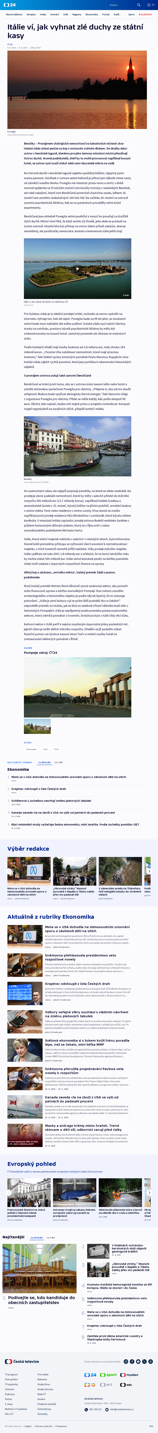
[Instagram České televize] (125, 1361)
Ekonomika (92, 14)
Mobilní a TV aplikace (16, 1408)
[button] (77, 268)
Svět (65, 14)
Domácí (54, 14)
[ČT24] (10, 5)
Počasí (106, 14)
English (28, 1426)
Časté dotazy (44, 1408)
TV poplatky (11, 1384)
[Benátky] (77, 446)
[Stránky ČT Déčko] (89, 1384)
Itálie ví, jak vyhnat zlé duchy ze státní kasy (44, 301)
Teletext (9, 1389)
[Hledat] (139, 5)
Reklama (42, 1379)
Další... (117, 14)
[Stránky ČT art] (106, 1384)
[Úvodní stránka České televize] (22, 1361)
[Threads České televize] (150, 1361)
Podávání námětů (46, 1404)
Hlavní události (14, 14)
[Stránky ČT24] (90, 1374)
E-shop (8, 1404)
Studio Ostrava (45, 1389)
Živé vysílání (11, 1379)
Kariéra (41, 1399)
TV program (11, 1374)
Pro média (42, 1374)
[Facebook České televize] (132, 1361)
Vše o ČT (9, 1413)
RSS (151, 1426)
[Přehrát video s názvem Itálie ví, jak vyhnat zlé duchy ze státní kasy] (77, 268)
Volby (43, 14)
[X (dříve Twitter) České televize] (144, 1361)
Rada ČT (41, 1394)
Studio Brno (43, 1384)
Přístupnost (61, 1426)
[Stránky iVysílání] (129, 1374)
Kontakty (42, 1413)
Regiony (77, 14)
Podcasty (10, 1394)
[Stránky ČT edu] (126, 1384)
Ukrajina (31, 14)
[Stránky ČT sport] (108, 1374)
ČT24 (9, 44)
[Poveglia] (77, 90)
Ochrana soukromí (43, 1426)
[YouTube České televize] (138, 1361)
